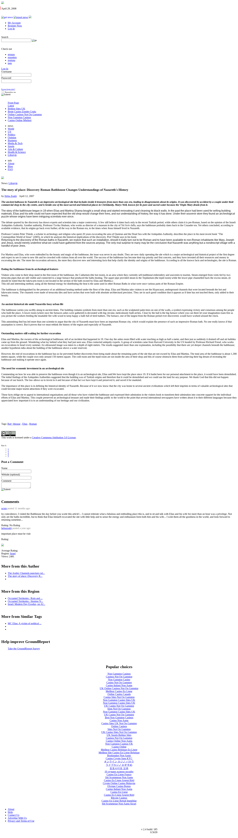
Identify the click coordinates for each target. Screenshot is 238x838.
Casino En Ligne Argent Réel (119, 780)
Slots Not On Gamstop (119, 708)
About (11, 163)
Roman (33, 423)
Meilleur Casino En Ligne (119, 691)
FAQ (10, 169)
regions (11, 60)
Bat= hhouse (13, 423)
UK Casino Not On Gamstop (119, 705)
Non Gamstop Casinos (19, 117)
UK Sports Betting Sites (119, 735)
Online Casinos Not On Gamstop (25, 114)
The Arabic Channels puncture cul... (26, 573)
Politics (11, 134)
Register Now (15, 25)
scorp (4, 508)
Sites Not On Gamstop (119, 729)
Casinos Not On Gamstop (119, 676)
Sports (11, 146)
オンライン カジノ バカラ (119, 761)
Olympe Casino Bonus (119, 786)
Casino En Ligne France (119, 774)
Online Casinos (119, 726)
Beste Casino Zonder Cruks (22, 111)
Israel (13, 553)
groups (11, 54)
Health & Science (17, 152)
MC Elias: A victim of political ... (24, 623)
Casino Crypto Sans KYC (119, 758)
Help (10, 812)
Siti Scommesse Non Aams (119, 777)
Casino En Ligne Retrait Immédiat (119, 800)
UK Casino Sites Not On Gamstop (119, 732)
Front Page (13, 102)
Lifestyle (12, 155)
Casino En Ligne (119, 792)
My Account (14, 22)
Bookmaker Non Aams (119, 755)
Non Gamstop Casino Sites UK (119, 700)
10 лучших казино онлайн (119, 771)
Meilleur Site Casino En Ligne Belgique (119, 752)
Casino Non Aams (119, 720)
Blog (10, 166)
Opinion (12, 137)
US (9, 131)
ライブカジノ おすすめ (119, 765)
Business (12, 140)
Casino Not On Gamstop (119, 682)
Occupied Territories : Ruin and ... (25, 598)
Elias (24, 423)
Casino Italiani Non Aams (119, 685)
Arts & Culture (15, 149)
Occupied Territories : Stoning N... (25, 601)
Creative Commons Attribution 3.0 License (54, 437)
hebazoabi (6, 528)
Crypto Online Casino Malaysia (119, 783)
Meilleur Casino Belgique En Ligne (119, 749)
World (11, 128)
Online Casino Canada (119, 694)
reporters (12, 57)
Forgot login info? (8, 89)
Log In (11, 28)
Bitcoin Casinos (119, 797)
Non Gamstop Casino (119, 679)
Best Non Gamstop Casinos (119, 717)
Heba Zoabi (11, 196)
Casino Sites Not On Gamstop (119, 697)
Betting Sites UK (16, 108)
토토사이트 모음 (119, 768)
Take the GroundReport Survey (24, 648)
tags (10, 63)
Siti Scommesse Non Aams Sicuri (119, 803)
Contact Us (13, 815)
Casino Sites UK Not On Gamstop (119, 723)
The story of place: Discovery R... (25, 576)
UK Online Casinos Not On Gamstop (119, 688)
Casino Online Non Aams (119, 741)
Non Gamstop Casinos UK (119, 743)
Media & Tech (15, 143)
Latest (11, 105)
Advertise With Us (17, 818)
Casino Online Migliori (19, 120)
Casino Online (119, 746)
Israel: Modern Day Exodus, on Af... (26, 604)
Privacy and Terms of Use (21, 821)
